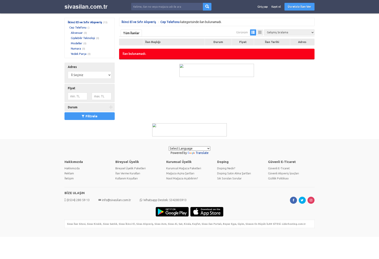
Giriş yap (262, 6)
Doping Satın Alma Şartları (234, 173)
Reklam (69, 173)
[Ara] (207, 7)
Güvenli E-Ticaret (279, 168)
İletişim (69, 178)
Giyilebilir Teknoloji (83, 37)
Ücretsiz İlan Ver (299, 6)
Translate (202, 153)
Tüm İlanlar (131, 33)
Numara (76, 48)
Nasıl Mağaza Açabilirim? (182, 178)
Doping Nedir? (226, 168)
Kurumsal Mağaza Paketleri (183, 168)
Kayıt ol (276, 6)
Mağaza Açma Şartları (180, 173)
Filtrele (91, 116)
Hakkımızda (72, 168)
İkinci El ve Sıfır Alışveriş (85, 22)
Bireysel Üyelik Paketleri (130, 168)
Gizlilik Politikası (278, 178)
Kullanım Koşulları (126, 178)
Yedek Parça (78, 53)
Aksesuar (77, 32)
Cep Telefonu (77, 27)
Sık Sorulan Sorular (229, 178)
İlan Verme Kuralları (127, 173)
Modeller (76, 43)
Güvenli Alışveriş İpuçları (283, 173)
